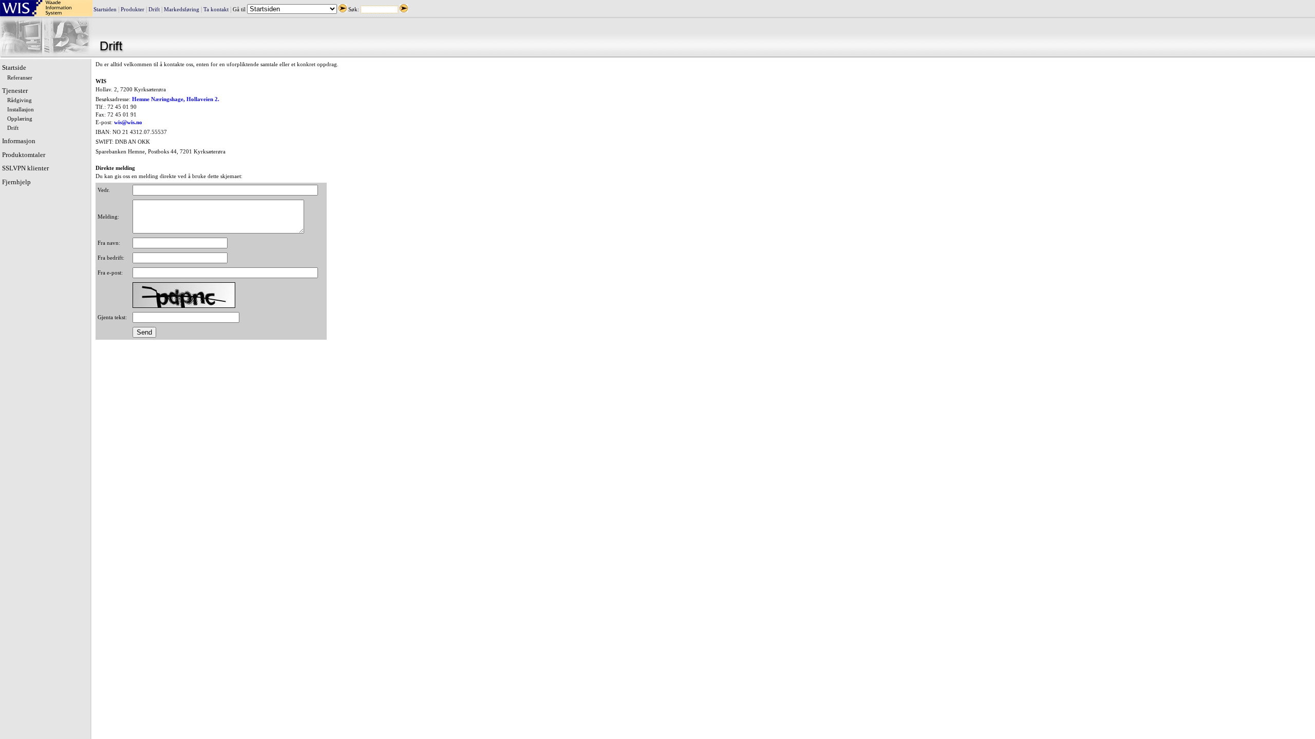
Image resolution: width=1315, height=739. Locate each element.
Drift (154, 9)
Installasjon (20, 109)
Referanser (19, 78)
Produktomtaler (23, 155)
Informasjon (18, 141)
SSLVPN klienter (25, 168)
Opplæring (19, 119)
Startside (14, 67)
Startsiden (105, 9)
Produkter (132, 9)
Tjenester (15, 90)
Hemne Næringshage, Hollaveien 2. (175, 99)
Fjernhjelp (16, 182)
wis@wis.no (128, 122)
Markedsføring (181, 9)
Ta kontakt (216, 9)
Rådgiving (19, 100)
